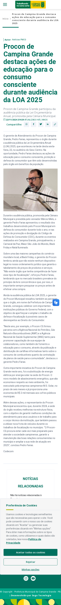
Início (6, 18)
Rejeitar (30, 561)
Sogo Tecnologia (41, 595)
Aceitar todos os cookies (30, 552)
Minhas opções (30, 569)
